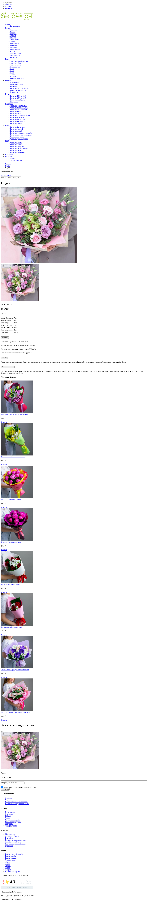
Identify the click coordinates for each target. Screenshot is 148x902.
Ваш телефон (6, 785)
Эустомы (13, 51)
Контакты (8, 8)
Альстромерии (15, 49)
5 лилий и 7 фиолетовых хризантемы (14, 414)
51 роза (12, 75)
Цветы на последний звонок (20, 115)
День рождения (11, 826)
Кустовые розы (15, 53)
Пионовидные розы (17, 78)
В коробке (13, 86)
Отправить (5, 789)
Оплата (8, 6)
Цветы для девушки (17, 146)
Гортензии (13, 45)
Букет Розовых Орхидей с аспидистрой (15, 712)
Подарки (8, 156)
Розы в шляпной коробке (19, 61)
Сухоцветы (14, 92)
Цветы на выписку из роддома (21, 135)
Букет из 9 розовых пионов (11, 499)
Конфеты (13, 158)
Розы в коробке (15, 63)
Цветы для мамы (16, 143)
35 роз (12, 73)
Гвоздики (13, 34)
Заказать (4, 422)
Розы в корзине (15, 65)
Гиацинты (13, 47)
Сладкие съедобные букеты (15, 844)
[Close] (2, 731)
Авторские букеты (16, 84)
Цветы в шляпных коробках (20, 88)
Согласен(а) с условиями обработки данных (19, 787)
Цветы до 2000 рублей (18, 98)
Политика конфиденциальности (17, 804)
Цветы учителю (15, 150)
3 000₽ (8, 175)
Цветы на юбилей (16, 129)
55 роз (7, 868)
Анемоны (13, 57)
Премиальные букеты (17, 100)
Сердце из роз (15, 67)
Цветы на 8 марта (16, 123)
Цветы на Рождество (17, 117)
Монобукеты (14, 82)
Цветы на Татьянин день (19, 108)
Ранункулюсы (15, 55)
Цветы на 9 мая (15, 113)
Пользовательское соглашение (16, 802)
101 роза (13, 76)
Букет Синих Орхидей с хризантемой (15, 670)
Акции (7, 24)
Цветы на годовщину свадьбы (21, 133)
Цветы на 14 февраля (17, 121)
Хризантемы (14, 40)
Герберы (13, 36)
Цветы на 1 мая (15, 111)
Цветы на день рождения (19, 139)
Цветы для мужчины (17, 152)
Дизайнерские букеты (18, 90)
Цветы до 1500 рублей (18, 96)
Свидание (9, 824)
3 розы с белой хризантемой (11, 627)
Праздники (9, 104)
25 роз (12, 71)
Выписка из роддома (13, 822)
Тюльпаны (13, 30)
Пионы (12, 32)
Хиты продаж (15, 26)
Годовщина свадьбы (12, 820)
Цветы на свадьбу (16, 131)
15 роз (12, 69)
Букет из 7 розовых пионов (11, 542)
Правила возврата (8, 367)
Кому (7, 141)
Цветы (7, 28)
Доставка (8, 5)
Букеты (8, 80)
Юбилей (8, 816)
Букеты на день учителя (18, 106)
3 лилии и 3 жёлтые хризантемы (13, 457)
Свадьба (8, 818)
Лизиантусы (14, 43)
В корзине (9, 154)
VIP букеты (14, 102)
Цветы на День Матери (18, 110)
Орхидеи (13, 38)
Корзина (8, 800)
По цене (8, 94)
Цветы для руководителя (19, 148)
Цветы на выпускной (17, 119)
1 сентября (9, 814)
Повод (7, 125)
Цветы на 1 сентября (17, 127)
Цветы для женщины (17, 145)
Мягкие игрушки (16, 160)
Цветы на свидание (17, 137)
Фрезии (12, 41)
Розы (7, 59)
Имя (2, 782)
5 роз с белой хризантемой (10, 584)
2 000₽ (3, 175)
